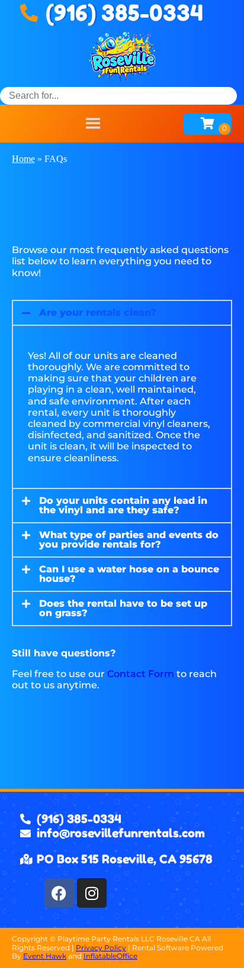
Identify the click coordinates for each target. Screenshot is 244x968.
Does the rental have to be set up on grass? (123, 608)
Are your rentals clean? (97, 312)
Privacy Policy (101, 947)
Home (23, 159)
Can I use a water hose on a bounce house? (129, 574)
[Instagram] (92, 893)
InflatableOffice (110, 955)
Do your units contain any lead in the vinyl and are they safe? (123, 505)
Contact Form (140, 673)
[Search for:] (118, 95)
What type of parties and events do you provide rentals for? (129, 539)
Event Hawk (44, 955)
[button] (122, 313)
